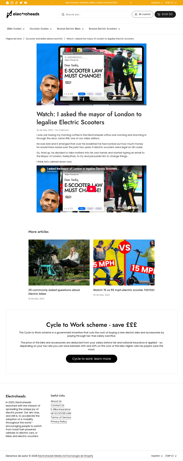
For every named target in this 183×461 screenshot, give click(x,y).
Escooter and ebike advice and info (44, 38)
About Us (56, 401)
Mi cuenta (144, 14)
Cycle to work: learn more (91, 359)
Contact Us (57, 405)
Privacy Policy (59, 421)
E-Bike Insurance (60, 409)
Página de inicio (14, 38)
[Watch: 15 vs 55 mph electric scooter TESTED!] (124, 262)
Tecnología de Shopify (79, 456)
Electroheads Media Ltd (52, 456)
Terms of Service (61, 417)
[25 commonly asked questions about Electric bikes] (59, 262)
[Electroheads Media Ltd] (24, 14)
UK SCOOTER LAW (61, 413)
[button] (165, 14)
